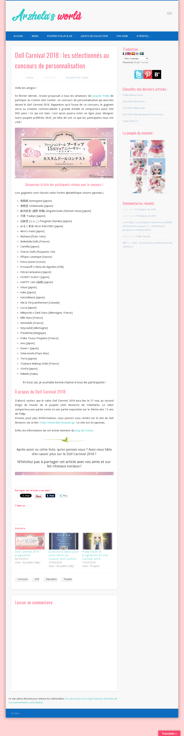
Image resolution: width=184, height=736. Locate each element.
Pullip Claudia (143, 236)
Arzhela (29, 77)
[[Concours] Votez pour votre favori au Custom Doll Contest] (64, 541)
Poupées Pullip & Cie (59, 36)
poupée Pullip (100, 95)
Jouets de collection (94, 36)
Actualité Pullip (73, 77)
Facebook (147, 14)
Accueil (18, 36)
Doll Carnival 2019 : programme (28, 553)
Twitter (155, 14)
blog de (84, 430)
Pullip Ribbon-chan (133, 95)
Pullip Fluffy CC (130, 121)
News (35, 36)
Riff (124, 242)
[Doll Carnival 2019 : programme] (30, 541)
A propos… (143, 36)
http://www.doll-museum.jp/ (57, 422)
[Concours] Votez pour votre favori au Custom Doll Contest (64, 555)
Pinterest (162, 14)
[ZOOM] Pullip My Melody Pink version (143, 114)
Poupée (85, 77)
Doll (37, 579)
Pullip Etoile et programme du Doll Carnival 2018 (95, 555)
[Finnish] (138, 53)
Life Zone (122, 36)
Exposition (51, 579)
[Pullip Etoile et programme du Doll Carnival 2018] (97, 541)
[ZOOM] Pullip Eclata (134, 108)
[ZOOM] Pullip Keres (134, 101)
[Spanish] (133, 53)
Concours (23, 579)
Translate (144, 62)
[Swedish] (142, 53)
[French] (125, 53)
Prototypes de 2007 (146, 215)
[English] (129, 53)
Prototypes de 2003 (145, 209)
